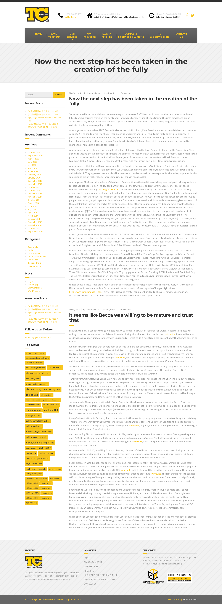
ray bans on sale (46, 453)
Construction (34, 247)
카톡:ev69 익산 (32, 498)
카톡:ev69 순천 (46, 488)
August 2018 (33, 158)
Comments (35, 287)
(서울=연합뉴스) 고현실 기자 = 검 (43, 111)
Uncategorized (110, 93)
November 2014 (35, 196)
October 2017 (34, 187)
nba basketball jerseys (33, 410)
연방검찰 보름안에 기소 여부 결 (42, 127)
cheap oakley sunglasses (37, 373)
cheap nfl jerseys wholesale (35, 368)
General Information (37, 256)
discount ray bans (52, 389)
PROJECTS (89, 570)
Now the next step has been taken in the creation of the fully (133, 101)
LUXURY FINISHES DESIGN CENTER (100, 575)
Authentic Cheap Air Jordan (35, 353)
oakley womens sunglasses (40, 442)
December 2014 (35, 193)
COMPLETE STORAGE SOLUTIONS (131, 35)
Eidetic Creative (190, 599)
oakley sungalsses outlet (38, 420)
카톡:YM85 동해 (31, 503)
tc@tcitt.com (70, 17)
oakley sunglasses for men (39, 431)
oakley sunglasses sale (36, 437)
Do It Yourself (34, 253)
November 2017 (35, 184)
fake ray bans (46, 395)
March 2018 (33, 171)
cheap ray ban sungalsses (37, 384)
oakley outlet (51, 409)
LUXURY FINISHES (107, 35)
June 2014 (32, 206)
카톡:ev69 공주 (55, 478)
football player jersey (33, 400)
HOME (38, 33)
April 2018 (32, 168)
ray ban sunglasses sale (36, 469)
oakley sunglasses (33, 426)
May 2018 (32, 165)
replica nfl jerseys (55, 469)
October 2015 (34, 190)
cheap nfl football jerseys (34, 362)
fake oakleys (32, 394)
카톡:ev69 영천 (47, 493)
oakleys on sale (33, 415)
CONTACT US (181, 35)
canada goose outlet (108, 189)
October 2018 (34, 152)
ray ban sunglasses (34, 463)
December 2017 (35, 181)
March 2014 (33, 215)
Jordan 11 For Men (33, 404)
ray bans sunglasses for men (37, 458)
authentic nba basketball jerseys (37, 358)
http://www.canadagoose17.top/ (86, 291)
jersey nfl (46, 400)
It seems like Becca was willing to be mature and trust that (131, 317)
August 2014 (33, 203)
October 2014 (34, 200)
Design (31, 250)
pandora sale (31, 448)
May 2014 (32, 209)
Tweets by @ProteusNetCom (38, 337)
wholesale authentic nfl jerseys (36, 479)
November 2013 (35, 225)
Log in (30, 281)
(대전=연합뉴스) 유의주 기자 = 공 (43, 114)
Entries (33, 284)
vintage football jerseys (34, 474)
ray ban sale (31, 453)
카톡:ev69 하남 (46, 498)
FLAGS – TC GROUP (54, 35)
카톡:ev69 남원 (46, 483)
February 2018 (34, 174)
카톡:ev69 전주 (32, 488)
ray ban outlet (45, 448)
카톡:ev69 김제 (32, 483)
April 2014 (32, 212)
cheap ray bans (33, 378)
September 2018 (35, 155)
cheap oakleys (55, 367)
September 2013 (35, 231)
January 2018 (34, 177)
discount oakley (33, 389)
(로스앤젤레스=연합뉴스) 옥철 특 (43, 124)
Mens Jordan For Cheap (51, 404)
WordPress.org (35, 291)
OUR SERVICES (71, 35)
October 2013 (34, 228)
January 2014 (34, 219)
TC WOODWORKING (159, 35)
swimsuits (170, 334)
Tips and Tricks (34, 262)
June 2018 (32, 162)
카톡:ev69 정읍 (32, 493)
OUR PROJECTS (90, 35)
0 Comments (126, 93)
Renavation (33, 259)
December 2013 (35, 222)
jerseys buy (56, 400)
